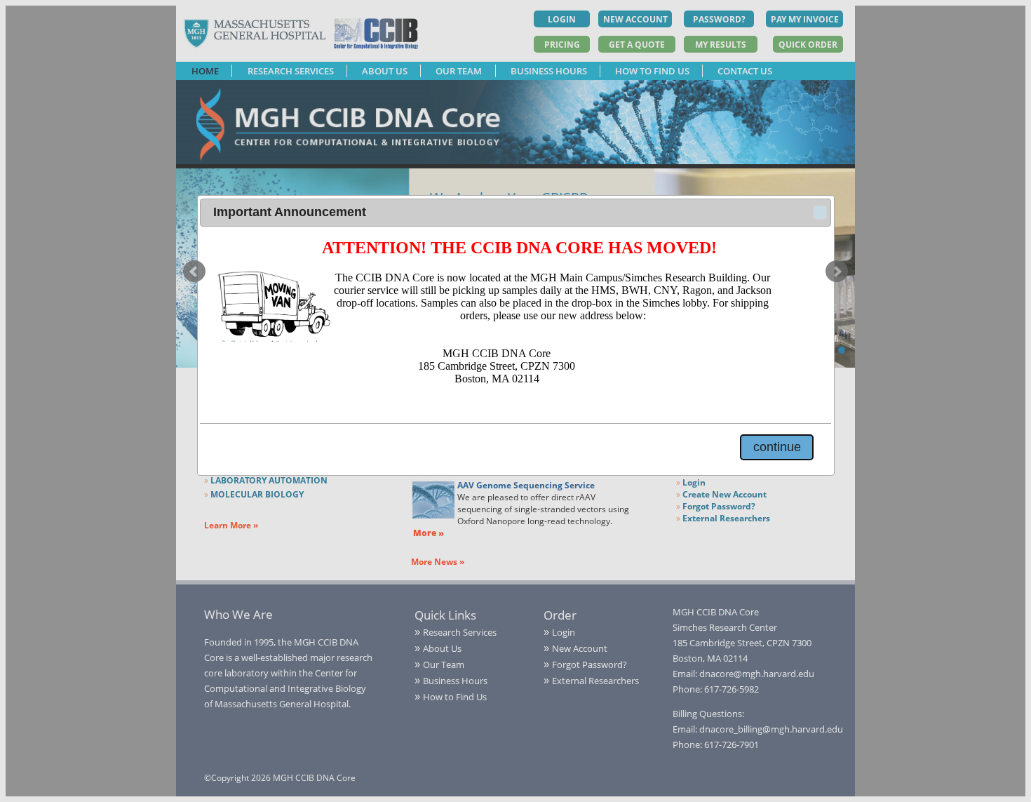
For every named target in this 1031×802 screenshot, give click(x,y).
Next (837, 271)
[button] (820, 213)
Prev (194, 271)
